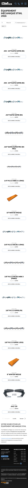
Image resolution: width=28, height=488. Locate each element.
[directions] (22, 3)
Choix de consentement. (21, 474)
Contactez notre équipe (6, 438)
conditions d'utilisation (12, 474)
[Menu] (25, 3)
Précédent (7, 418)
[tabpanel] (20, 456)
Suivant (21, 418)
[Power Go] (14, 483)
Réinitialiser (24, 26)
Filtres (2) (8, 22)
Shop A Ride (10, 480)
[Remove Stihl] (5, 26)
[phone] (19, 3)
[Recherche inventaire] (15, 3)
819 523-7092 (6, 459)
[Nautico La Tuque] (6, 4)
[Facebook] (21, 463)
